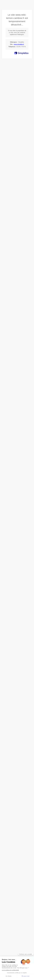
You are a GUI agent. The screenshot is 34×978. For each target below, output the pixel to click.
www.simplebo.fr (19, 44)
